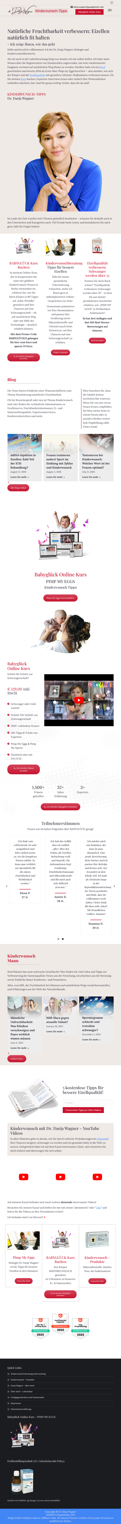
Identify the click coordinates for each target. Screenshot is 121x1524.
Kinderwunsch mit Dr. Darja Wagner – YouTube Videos (54, 1131)
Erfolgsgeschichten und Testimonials (27, 1397)
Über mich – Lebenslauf (21, 1391)
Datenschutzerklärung (21, 1409)
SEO (73, 1514)
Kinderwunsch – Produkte (22, 1379)
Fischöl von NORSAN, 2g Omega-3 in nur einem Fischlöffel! (33, 1500)
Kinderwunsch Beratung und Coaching (28, 1374)
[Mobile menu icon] (110, 10)
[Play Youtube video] (79, 700)
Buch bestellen (97, 340)
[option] (25, 870)
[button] (8, 482)
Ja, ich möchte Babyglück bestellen (24, 357)
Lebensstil (103, 1138)
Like (98, 1207)
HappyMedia (63, 1514)
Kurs (23, 79)
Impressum (16, 1403)
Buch (102, 67)
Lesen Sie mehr (18, 477)
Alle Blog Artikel (18, 487)
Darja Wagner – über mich (22, 1385)
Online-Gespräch (60, 352)
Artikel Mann (16, 1058)
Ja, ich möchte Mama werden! (24, 769)
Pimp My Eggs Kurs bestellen (60, 598)
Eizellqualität (37, 75)
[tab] (58, 938)
